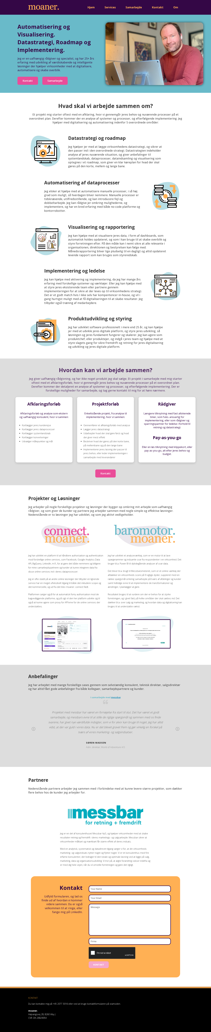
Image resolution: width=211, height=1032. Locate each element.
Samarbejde (134, 7)
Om (175, 7)
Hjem (91, 7)
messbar (116, 697)
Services (110, 7)
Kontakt (157, 7)
